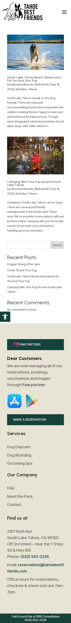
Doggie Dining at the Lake (23, 264)
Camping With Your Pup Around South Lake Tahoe (34, 183)
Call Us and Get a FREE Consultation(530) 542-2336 (35, 618)
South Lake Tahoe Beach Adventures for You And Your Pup (34, 78)
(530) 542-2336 (34, 556)
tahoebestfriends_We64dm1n (30, 84)
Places (33, 89)
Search (57, 245)
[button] (5, 317)
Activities (21, 89)
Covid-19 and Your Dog (22, 270)
